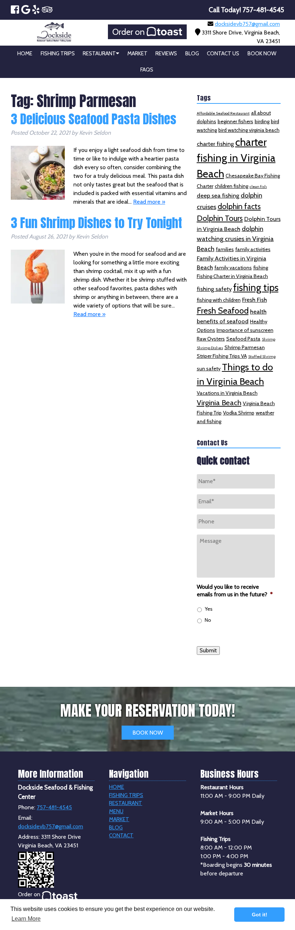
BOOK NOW (147, 732)
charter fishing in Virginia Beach (236, 158)
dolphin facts (239, 206)
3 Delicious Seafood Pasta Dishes (93, 119)
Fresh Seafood (223, 310)
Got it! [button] (259, 914)
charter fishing (215, 143)
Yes (209, 609)
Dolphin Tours (220, 218)
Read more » (149, 201)
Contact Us (223, 53)
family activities (253, 249)
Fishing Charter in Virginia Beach (232, 276)
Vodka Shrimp (238, 413)
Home (24, 53)
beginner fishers (235, 121)
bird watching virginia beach (249, 130)
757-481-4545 (54, 807)
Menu (116, 811)
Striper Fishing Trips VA (222, 356)
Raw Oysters (211, 339)
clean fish (258, 186)
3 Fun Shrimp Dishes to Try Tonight (96, 222)
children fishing (231, 186)
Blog (192, 53)
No (208, 620)
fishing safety (214, 288)
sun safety (209, 368)
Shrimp (268, 339)
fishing (260, 267)
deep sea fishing (218, 195)
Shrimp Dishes (210, 348)
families (225, 249)
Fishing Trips (58, 53)
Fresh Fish (254, 299)
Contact (121, 835)
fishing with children (219, 300)
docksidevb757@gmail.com (247, 23)
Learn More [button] (26, 919)
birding (262, 121)
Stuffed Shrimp (262, 356)
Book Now (262, 53)
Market (137, 53)
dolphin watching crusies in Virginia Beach (235, 239)
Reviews (166, 53)
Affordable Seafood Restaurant (223, 113)
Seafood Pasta (243, 339)
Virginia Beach (219, 402)
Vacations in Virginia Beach (227, 393)
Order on (129, 32)
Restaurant (99, 53)
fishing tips (255, 287)
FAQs (146, 69)
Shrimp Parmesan (244, 347)
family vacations (233, 267)
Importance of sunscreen (245, 330)
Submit (208, 650)
